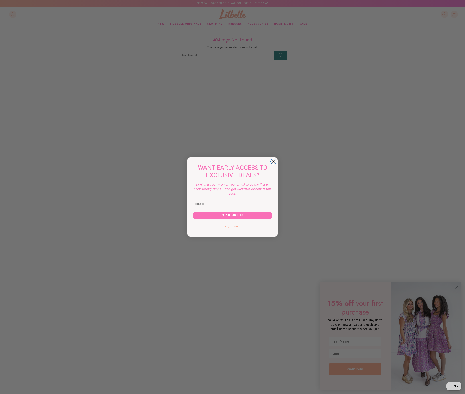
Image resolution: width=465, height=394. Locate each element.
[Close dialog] (273, 161)
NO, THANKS (232, 226)
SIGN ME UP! (232, 215)
